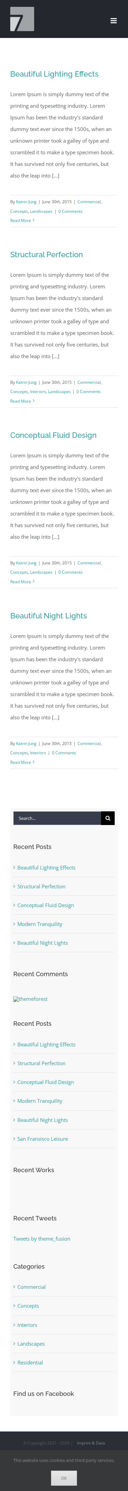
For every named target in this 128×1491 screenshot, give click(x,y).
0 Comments (70, 211)
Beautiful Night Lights (48, 615)
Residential (30, 1362)
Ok (64, 1478)
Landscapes (41, 211)
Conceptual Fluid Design (53, 435)
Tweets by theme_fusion (41, 1238)
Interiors (38, 391)
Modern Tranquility (39, 923)
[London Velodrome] (13, 1192)
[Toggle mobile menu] (114, 20)
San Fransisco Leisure (42, 1138)
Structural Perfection (46, 254)
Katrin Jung (26, 202)
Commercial (89, 202)
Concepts (19, 211)
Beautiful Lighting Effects (54, 73)
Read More (20, 220)
